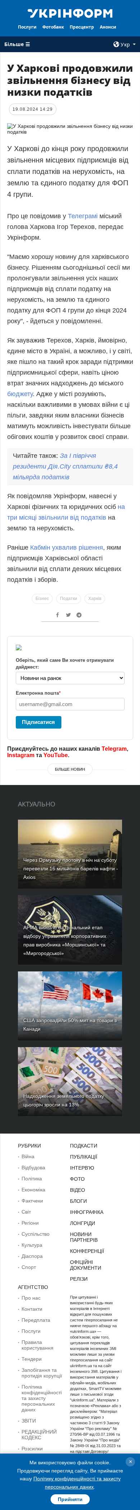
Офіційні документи (85, 1265)
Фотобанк (53, 27)
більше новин (70, 769)
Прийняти (70, 1499)
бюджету (20, 394)
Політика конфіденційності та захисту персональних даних (42, 1398)
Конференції (87, 1251)
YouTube (55, 755)
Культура (32, 1245)
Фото (77, 1179)
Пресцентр (82, 27)
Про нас (31, 1298)
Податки (68, 598)
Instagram (20, 755)
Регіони (30, 1223)
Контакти (32, 1309)
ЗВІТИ (29, 1421)
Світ (26, 1212)
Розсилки (32, 1448)
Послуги (27, 27)
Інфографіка (86, 1212)
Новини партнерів (84, 1237)
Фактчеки (32, 1201)
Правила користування (37, 1345)
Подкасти (83, 1146)
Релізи (79, 1279)
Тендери (32, 1359)
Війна (28, 1156)
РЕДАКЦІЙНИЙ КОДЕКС (39, 1434)
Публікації (83, 1157)
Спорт (29, 1267)
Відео (77, 1190)
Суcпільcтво (36, 1234)
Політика (32, 1178)
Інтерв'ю (82, 1168)
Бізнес (42, 598)
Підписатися (38, 722)
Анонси (108, 27)
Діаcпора (32, 1256)
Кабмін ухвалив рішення (66, 547)
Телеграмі (83, 216)
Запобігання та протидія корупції (42, 1373)
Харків (94, 598)
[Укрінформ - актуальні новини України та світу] (70, 13)
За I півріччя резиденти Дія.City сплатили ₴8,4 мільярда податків (65, 466)
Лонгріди (82, 1223)
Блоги (78, 1201)
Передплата (36, 1320)
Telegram (114, 749)
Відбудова (33, 1167)
